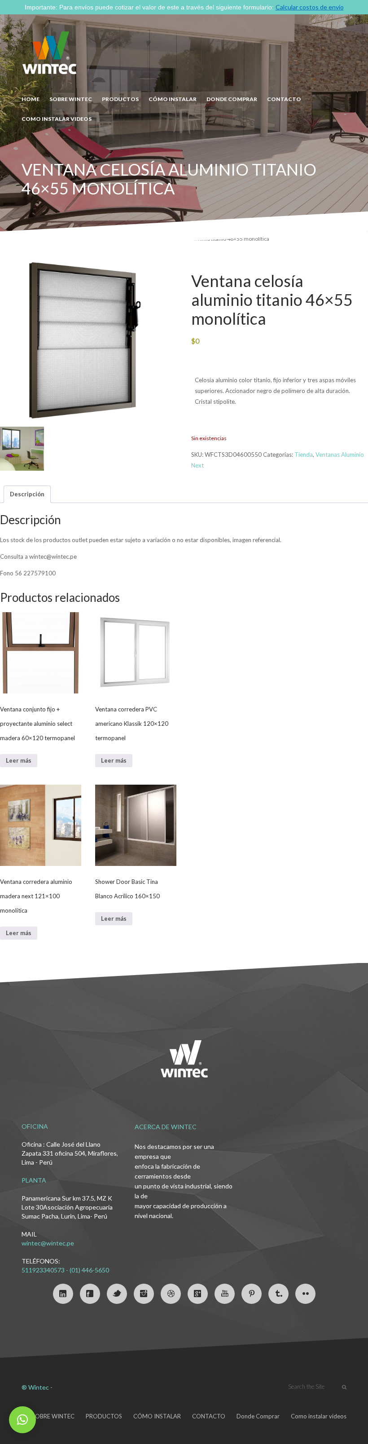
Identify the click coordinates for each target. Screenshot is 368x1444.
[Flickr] (305, 1294)
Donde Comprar (258, 1416)
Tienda (303, 454)
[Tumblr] (278, 1294)
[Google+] (198, 1294)
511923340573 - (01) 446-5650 (65, 1270)
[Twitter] (117, 1294)
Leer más (18, 760)
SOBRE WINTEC (70, 99)
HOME (30, 99)
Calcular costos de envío (310, 7)
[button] (22, 1419)
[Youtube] (225, 1294)
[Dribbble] (171, 1294)
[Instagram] (144, 1294)
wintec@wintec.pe (48, 1243)
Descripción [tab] (27, 494)
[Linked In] (63, 1294)
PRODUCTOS (120, 99)
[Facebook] (90, 1294)
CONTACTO (284, 99)
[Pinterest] (251, 1294)
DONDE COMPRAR (231, 99)
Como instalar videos (57, 118)
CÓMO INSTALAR (173, 99)
